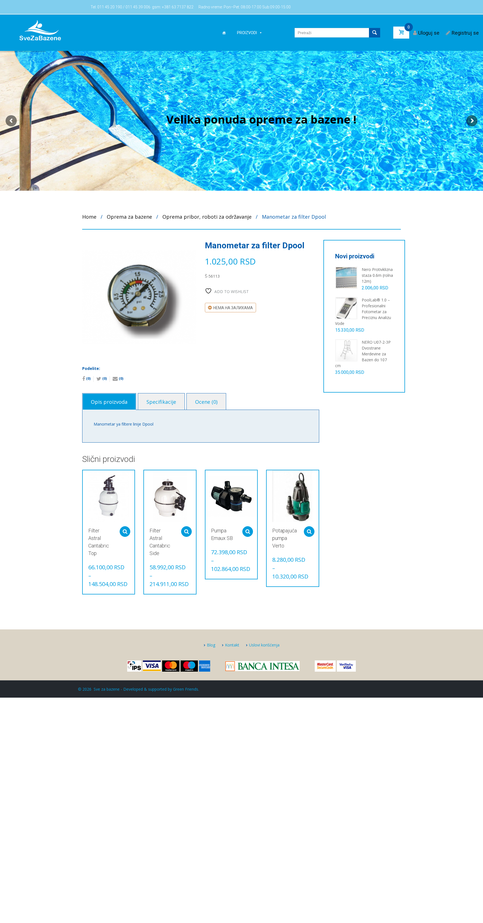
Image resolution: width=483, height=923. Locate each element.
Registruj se (465, 33)
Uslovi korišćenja (264, 645)
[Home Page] (224, 32)
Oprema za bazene (129, 216)
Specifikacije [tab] (161, 401)
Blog (211, 645)
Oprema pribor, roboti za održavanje (207, 216)
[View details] (108, 496)
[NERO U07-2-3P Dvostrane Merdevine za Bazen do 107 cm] (346, 350)
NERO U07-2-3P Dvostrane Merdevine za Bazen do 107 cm (363, 353)
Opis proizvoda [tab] (109, 401)
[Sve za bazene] (40, 30)
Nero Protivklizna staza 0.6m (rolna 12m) (377, 275)
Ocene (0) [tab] (206, 401)
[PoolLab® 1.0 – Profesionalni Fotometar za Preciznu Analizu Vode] (346, 307)
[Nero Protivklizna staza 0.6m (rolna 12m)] (346, 277)
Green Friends (185, 689)
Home (89, 216)
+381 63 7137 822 (177, 7)
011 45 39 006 (138, 7)
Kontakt (232, 645)
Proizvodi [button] (247, 32)
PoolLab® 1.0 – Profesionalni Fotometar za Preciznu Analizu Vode (363, 311)
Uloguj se (428, 33)
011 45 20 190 (109, 7)
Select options (125, 531)
